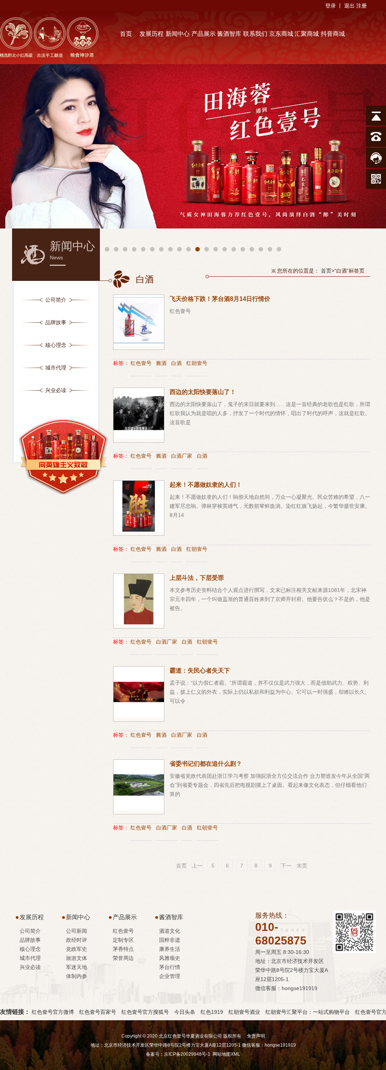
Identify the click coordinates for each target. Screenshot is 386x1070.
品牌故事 (30, 940)
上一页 (197, 867)
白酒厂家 (181, 456)
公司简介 (30, 931)
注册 (361, 6)
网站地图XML (226, 1054)
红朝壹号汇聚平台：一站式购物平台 (307, 1012)
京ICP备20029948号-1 (187, 1054)
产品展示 (125, 917)
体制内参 (76, 976)
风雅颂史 (169, 958)
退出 (349, 6)
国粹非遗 (169, 940)
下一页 (286, 867)
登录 (330, 6)
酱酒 (161, 363)
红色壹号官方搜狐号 (145, 1012)
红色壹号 (141, 363)
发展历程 (32, 917)
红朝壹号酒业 (244, 1012)
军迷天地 (76, 967)
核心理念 (30, 949)
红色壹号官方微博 (53, 1012)
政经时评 (76, 940)
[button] (107, 249)
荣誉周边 (123, 958)
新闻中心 (78, 917)
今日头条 (184, 1012)
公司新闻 (76, 931)
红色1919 (212, 1012)
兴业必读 (30, 967)
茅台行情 (169, 967)
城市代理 (30, 958)
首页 (326, 271)
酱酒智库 (171, 917)
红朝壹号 (196, 363)
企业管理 (169, 976)
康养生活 (169, 949)
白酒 (176, 363)
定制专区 (123, 940)
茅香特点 (123, 949)
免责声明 (256, 1036)
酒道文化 (169, 931)
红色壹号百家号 (97, 1012)
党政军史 (76, 949)
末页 (302, 866)
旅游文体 (76, 958)
